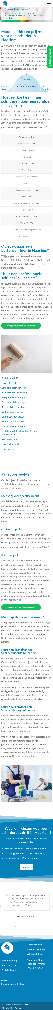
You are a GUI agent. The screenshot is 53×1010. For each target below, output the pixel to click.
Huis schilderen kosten (13, 426)
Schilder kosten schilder (14, 387)
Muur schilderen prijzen (14, 392)
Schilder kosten (9, 970)
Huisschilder (8, 448)
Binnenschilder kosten (13, 416)
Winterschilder (34, 954)
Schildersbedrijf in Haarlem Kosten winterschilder (19, 433)
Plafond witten (9, 439)
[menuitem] (6, 1008)
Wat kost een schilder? (13, 411)
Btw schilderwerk (10, 444)
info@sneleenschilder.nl (13, 984)
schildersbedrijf (43, 53)
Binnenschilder (34, 944)
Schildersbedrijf (10, 378)
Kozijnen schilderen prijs (14, 397)
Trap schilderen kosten (13, 407)
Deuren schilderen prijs (13, 402)
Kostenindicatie (10, 382)
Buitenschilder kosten (13, 421)
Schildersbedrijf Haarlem (20, 1004)
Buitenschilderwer (36, 949)
